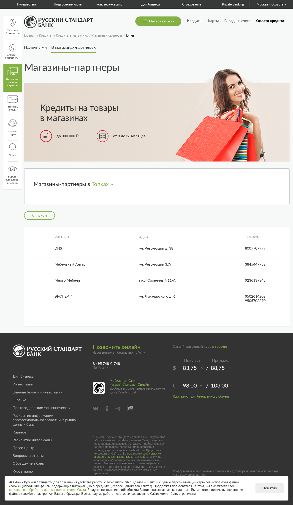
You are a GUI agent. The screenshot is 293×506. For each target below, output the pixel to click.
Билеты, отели (13, 108)
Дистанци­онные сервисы (12, 82)
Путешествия (21, 4)
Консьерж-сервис (104, 4)
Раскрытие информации (33, 440)
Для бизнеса (145, 4)
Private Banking (227, 4)
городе (221, 346)
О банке (19, 400)
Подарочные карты (62, 4)
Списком (39, 215)
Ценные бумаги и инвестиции (37, 392)
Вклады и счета (237, 21)
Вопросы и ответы (28, 456)
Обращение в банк (28, 463)
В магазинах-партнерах (73, 48)
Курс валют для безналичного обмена (201, 396)
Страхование (185, 4)
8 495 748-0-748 (106, 364)
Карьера (20, 432)
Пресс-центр (23, 448)
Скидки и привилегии (12, 56)
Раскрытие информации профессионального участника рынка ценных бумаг (44, 420)
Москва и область (270, 4)
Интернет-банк (161, 21)
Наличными (35, 48)
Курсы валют (24, 471)
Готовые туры (13, 133)
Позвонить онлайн (117, 347)
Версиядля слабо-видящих (12, 179)
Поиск (13, 155)
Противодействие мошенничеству (41, 408)
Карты (213, 21)
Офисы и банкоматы (12, 32)
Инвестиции (23, 384)
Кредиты (194, 21)
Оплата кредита (270, 21)
